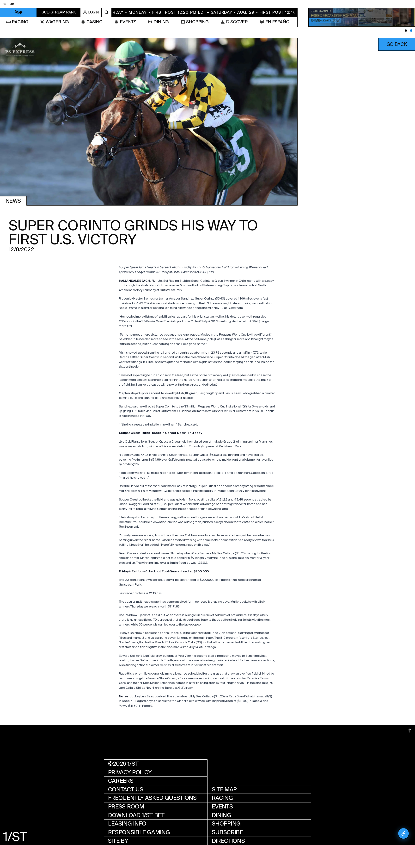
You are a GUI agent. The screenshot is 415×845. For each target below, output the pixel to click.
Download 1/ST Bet (136, 815)
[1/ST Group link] (5, 3)
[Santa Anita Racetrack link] (12, 3)
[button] (396, 44)
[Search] (106, 12)
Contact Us (125, 789)
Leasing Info (127, 823)
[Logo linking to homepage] (18, 12)
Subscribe (227, 832)
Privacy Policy (130, 772)
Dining (221, 815)
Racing (222, 798)
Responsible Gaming (139, 832)
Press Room (126, 806)
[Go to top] (409, 730)
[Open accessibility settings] (403, 833)
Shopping (226, 823)
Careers (120, 780)
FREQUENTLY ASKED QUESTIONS (152, 798)
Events (222, 806)
